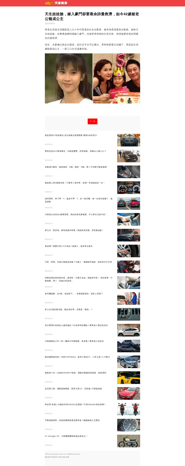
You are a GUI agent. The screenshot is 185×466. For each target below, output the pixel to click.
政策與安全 (55, 457)
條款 (60, 457)
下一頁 (92, 121)
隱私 (64, 457)
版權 (67, 457)
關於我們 (48, 457)
